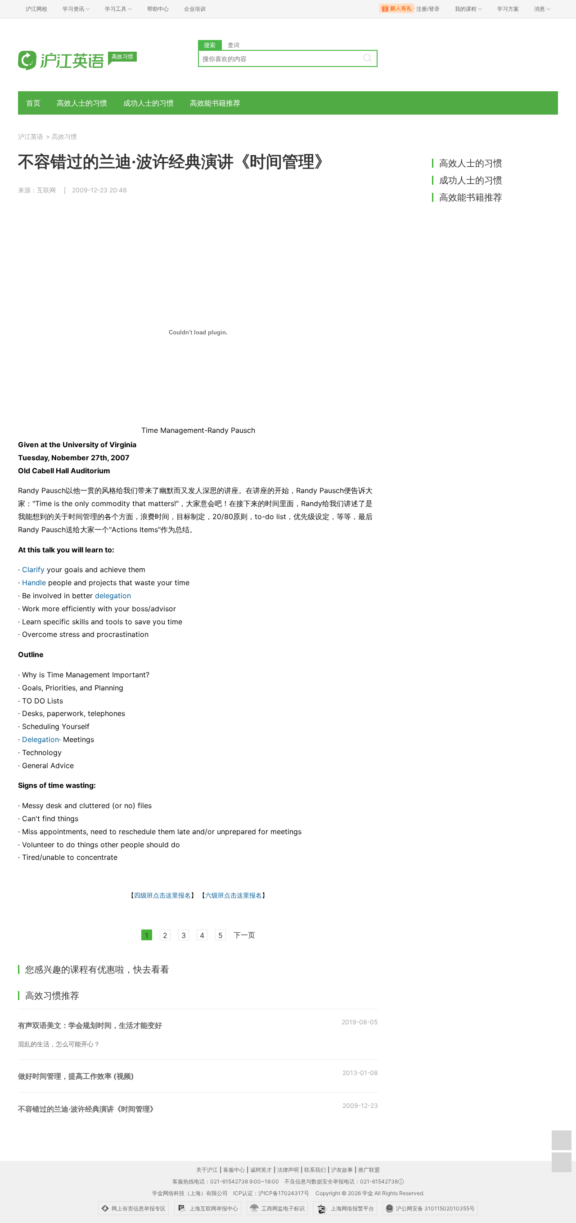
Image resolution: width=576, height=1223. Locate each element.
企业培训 (195, 8)
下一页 (244, 934)
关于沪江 (207, 1169)
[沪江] (74, 59)
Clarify (33, 569)
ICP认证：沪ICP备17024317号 (271, 1193)
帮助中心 (158, 8)
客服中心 (234, 1169)
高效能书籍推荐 (215, 102)
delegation (113, 595)
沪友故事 (342, 1169)
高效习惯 (64, 136)
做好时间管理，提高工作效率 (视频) (76, 1076)
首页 (33, 102)
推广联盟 (369, 1169)
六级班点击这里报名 (233, 895)
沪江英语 (30, 136)
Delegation (40, 739)
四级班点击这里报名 (162, 895)
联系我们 (315, 1169)
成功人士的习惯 (148, 102)
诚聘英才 (261, 1169)
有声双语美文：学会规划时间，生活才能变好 (90, 1025)
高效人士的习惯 (82, 102)
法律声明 (288, 1169)
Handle (34, 582)
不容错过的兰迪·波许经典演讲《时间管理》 (87, 1108)
